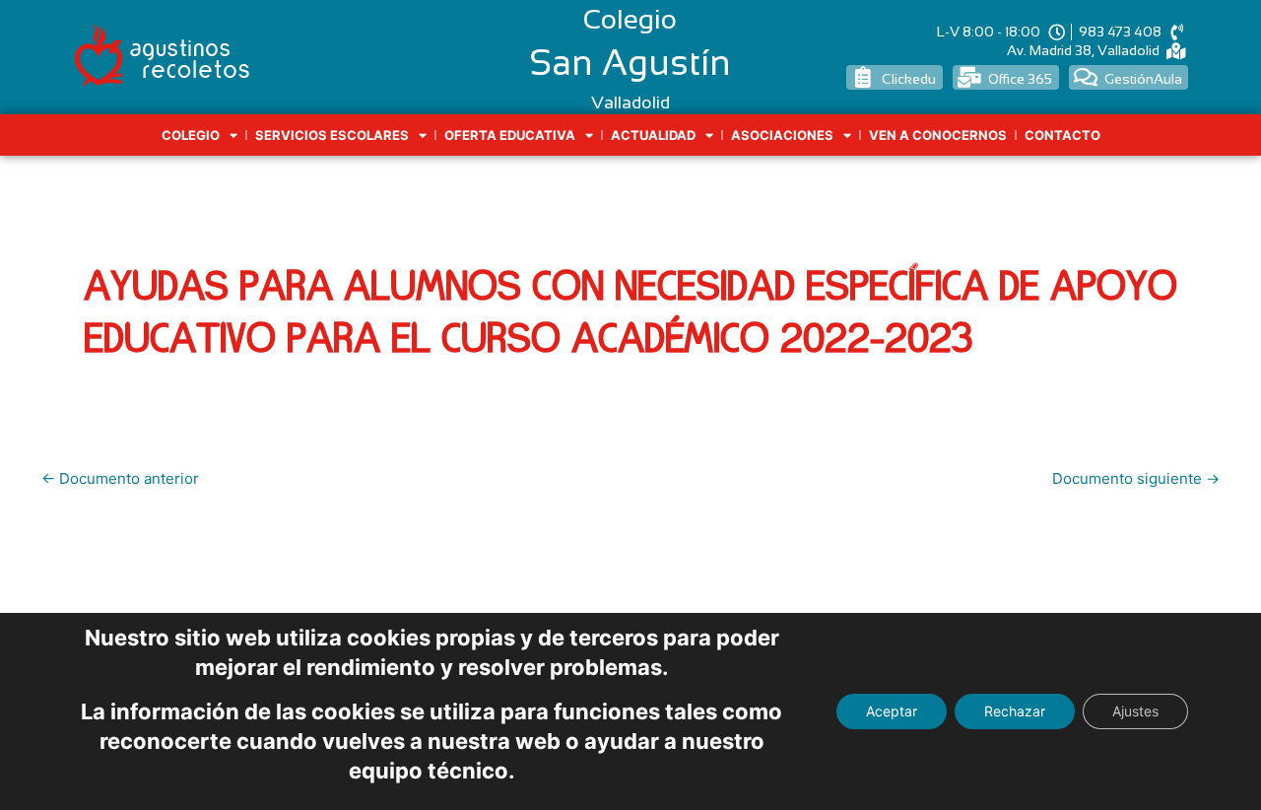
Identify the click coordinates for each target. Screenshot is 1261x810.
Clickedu (909, 79)
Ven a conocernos (938, 135)
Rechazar (1014, 711)
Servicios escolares (332, 135)
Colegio (191, 135)
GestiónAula (1143, 79)
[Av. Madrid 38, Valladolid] (1175, 50)
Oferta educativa (509, 135)
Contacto (1062, 135)
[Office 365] (970, 77)
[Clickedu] (863, 77)
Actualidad (653, 135)
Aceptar (891, 711)
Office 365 (1020, 79)
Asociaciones (782, 135)
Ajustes (1135, 711)
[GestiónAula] (1086, 77)
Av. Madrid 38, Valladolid (1083, 50)
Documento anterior (120, 478)
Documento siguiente (1136, 478)
